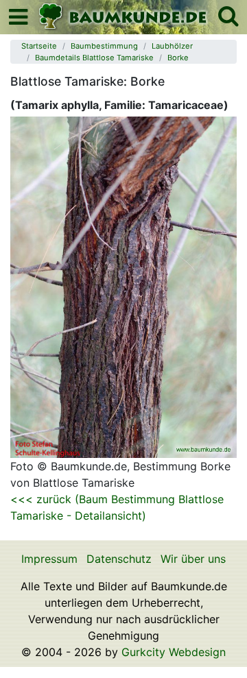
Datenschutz (119, 559)
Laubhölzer (172, 46)
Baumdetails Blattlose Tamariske (94, 57)
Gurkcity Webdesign (173, 652)
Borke (178, 57)
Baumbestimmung (104, 46)
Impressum (49, 559)
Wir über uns (193, 559)
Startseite (39, 46)
